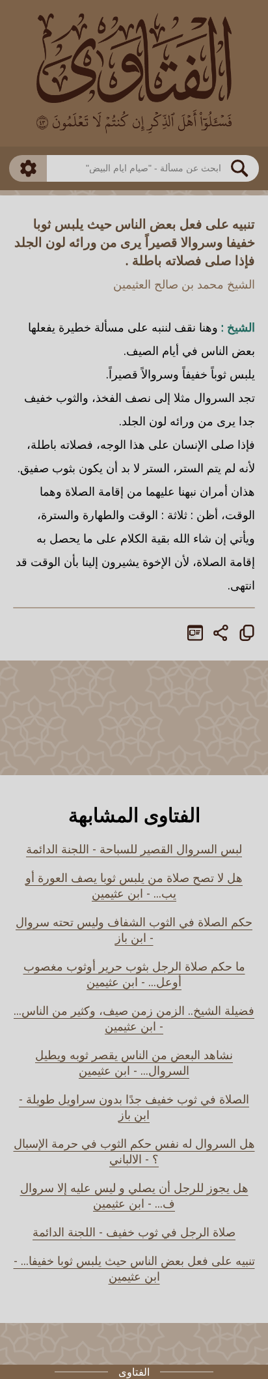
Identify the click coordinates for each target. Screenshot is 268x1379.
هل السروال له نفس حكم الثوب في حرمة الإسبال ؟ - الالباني (134, 1151)
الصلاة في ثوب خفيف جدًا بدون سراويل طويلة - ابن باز (134, 1106)
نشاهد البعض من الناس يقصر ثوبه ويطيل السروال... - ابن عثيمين (134, 1062)
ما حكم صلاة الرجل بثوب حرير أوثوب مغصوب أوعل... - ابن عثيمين (134, 973)
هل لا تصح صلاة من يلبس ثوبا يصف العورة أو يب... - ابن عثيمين (134, 885)
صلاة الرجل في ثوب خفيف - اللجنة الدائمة (134, 1232)
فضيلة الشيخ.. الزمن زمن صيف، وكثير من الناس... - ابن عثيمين (134, 1018)
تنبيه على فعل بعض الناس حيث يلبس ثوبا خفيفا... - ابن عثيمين (134, 1268)
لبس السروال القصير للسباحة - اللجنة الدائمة (134, 849)
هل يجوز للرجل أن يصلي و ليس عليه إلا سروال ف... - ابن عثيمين (134, 1195)
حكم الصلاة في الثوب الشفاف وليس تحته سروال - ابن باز (134, 929)
